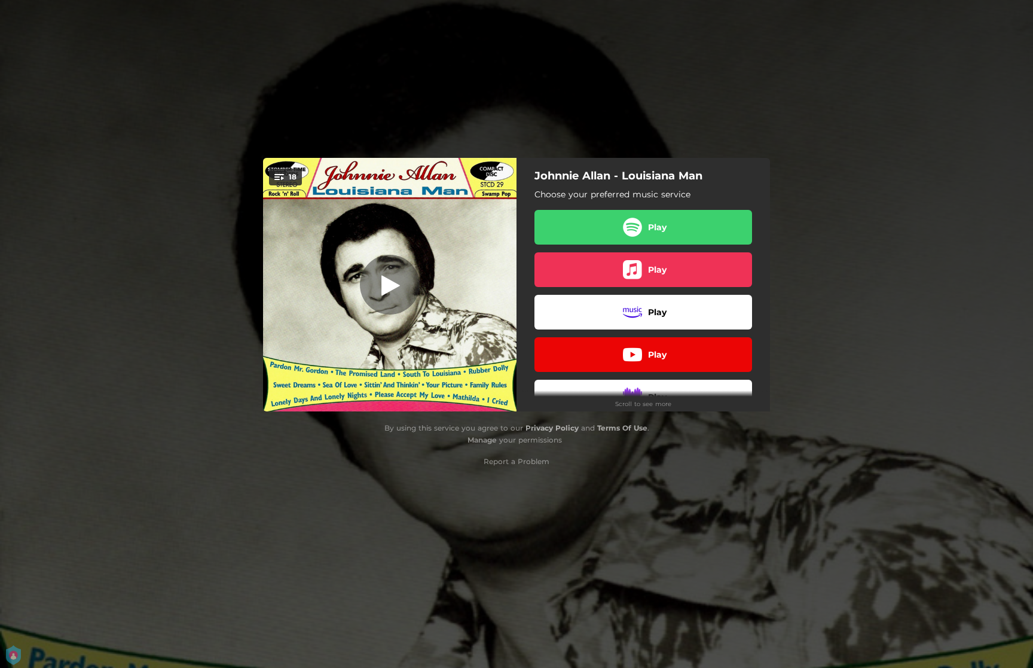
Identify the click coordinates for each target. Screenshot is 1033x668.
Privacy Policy (552, 427)
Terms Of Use (622, 427)
